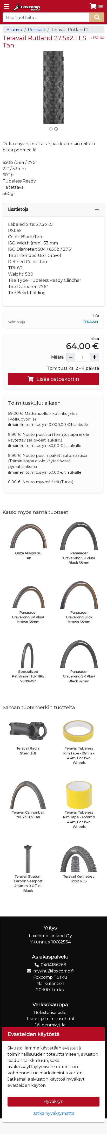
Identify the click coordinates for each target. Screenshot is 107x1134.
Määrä (57, 357)
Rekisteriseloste (50, 1012)
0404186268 (53, 964)
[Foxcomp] (26, 6)
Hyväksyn (54, 1101)
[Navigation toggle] (7, 7)
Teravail (91, 322)
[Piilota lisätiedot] (97, 209)
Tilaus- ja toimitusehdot (50, 1018)
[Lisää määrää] (94, 357)
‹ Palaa (97, 37)
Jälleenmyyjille (50, 1025)
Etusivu (14, 29)
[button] (10, 87)
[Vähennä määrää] (71, 357)
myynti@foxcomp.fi (53, 971)
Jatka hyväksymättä (53, 1113)
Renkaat (36, 29)
